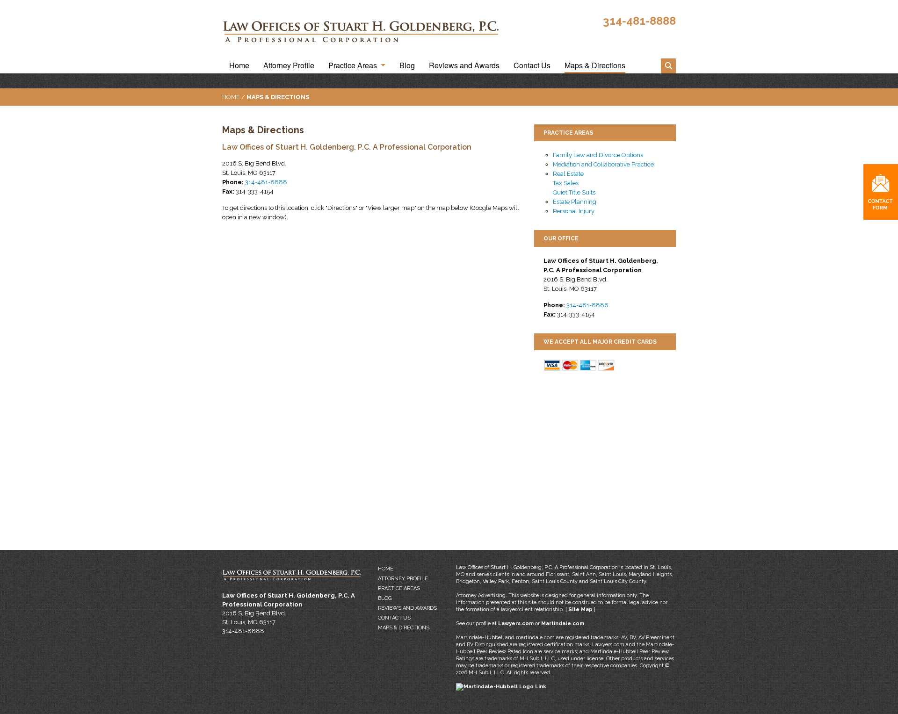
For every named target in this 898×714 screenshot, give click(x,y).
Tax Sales (566, 183)
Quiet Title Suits (574, 192)
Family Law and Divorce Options (598, 155)
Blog (407, 66)
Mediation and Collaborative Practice (603, 164)
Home (239, 66)
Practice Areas (352, 66)
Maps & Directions (595, 66)
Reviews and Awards (464, 66)
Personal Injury (573, 211)
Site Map (580, 609)
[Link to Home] (363, 31)
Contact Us (532, 66)
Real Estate (568, 173)
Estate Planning (574, 201)
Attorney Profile (288, 66)
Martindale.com (562, 623)
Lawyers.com (516, 623)
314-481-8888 (639, 21)
